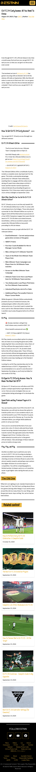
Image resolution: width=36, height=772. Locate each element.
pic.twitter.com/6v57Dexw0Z (15, 161)
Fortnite (30, 745)
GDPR (8, 760)
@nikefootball (24, 154)
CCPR (16, 760)
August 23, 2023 (10, 168)
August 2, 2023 (10, 335)
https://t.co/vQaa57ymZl (21, 159)
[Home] (10, 3)
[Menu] (32, 3)
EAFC (20, 16)
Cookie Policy (26, 760)
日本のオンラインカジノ (18, 751)
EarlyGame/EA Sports (20, 126)
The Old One (8, 478)
